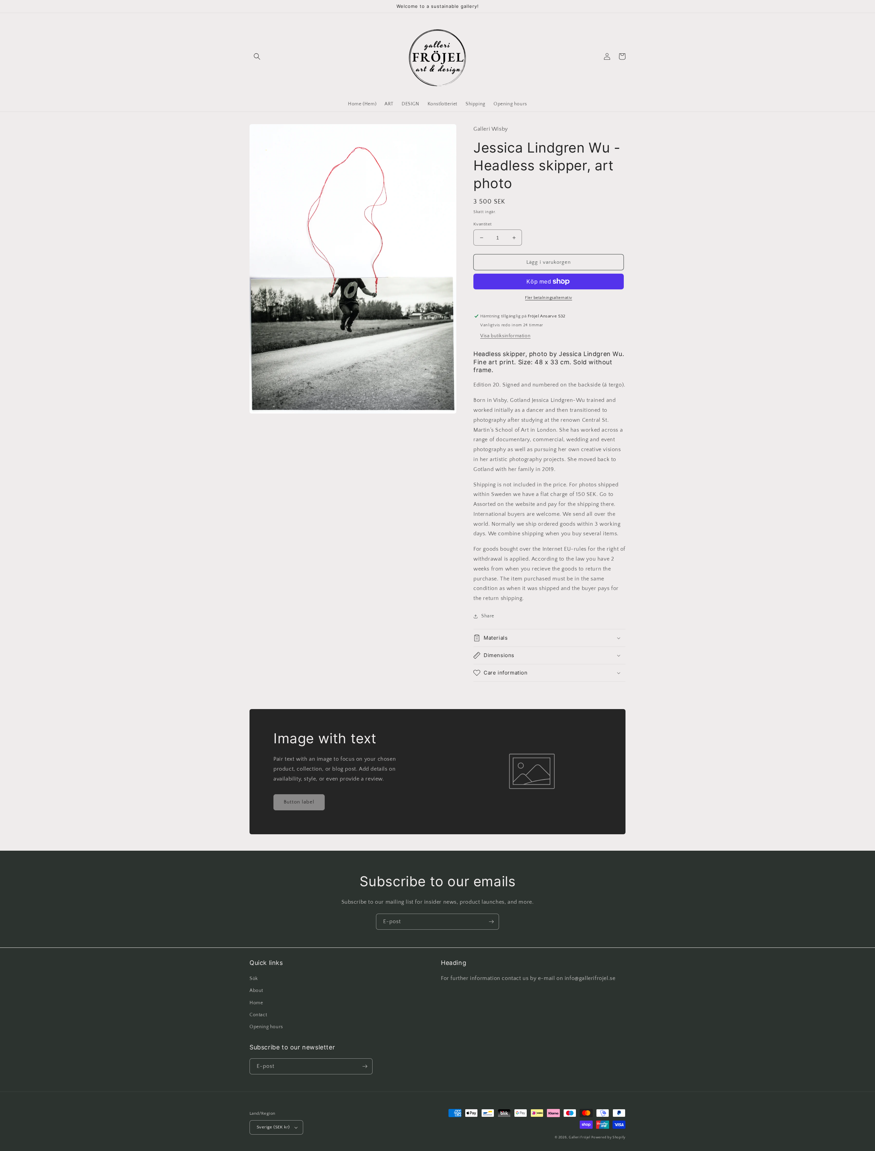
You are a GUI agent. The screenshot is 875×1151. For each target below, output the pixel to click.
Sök (254, 978)
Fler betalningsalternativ (548, 298)
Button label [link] (299, 802)
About (256, 990)
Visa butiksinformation (505, 336)
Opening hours (266, 1027)
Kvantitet (482, 224)
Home (256, 1003)
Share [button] (487, 616)
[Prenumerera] (491, 922)
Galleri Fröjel (579, 1137)
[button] (257, 56)
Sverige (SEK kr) (273, 1127)
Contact (258, 1015)
